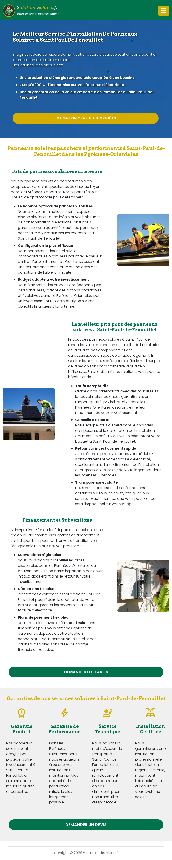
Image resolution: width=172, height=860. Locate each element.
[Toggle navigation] (163, 11)
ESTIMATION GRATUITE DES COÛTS (85, 118)
